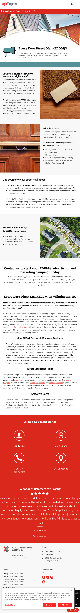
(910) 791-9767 (19, 472)
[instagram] (52, 577)
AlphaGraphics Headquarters (21, 558)
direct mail (18, 380)
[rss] (43, 582)
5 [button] (45, 530)
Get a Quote (61, 445)
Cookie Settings (10, 605)
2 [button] (37, 530)
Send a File (19, 445)
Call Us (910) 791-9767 (52, 551)
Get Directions (61, 468)
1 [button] (35, 530)
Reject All (49, 605)
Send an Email (49, 555)
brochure (23, 327)
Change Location (17, 555)
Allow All (65, 605)
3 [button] (40, 530)
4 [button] (42, 530)
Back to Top (74, 610)
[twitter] (47, 577)
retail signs (34, 382)
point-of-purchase (56, 382)
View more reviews (40, 536)
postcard (10, 327)
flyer (15, 327)
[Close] (71, 590)
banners (42, 382)
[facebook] (43, 577)
